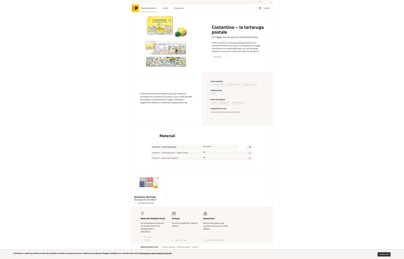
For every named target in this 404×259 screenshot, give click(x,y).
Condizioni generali (168, 247)
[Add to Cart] (249, 147)
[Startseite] (135, 8)
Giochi (165, 8)
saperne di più (180, 240)
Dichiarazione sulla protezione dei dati (155, 253)
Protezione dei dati (183, 247)
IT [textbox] (260, 2)
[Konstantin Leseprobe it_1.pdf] (250, 153)
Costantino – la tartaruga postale (164, 147)
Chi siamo (147, 237)
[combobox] (265, 2)
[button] (384, 254)
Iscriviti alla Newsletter (215, 240)
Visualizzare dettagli (146, 203)
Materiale (218, 57)
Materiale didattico (149, 8)
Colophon (195, 247)
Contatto (147, 240)
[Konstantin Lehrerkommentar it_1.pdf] (250, 158)
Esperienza (179, 8)
